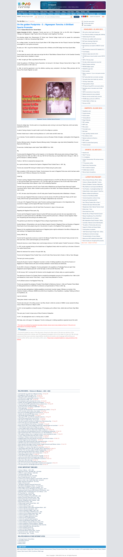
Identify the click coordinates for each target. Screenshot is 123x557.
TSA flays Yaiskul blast (88, 81)
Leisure (63, 14)
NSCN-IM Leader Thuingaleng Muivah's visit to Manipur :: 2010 (32, 491)
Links (68, 14)
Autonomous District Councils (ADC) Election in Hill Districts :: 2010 (33, 490)
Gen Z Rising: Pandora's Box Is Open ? (91, 202)
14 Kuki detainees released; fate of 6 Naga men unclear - (33, 427)
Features (50, 14)
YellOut (51, 12)
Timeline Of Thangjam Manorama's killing (27, 516)
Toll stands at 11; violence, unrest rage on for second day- (34, 447)
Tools (86, 14)
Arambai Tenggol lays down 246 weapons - (30, 440)
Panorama (80, 14)
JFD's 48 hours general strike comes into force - (31, 418)
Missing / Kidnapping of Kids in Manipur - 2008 (28, 500)
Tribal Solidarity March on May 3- (28, 454)
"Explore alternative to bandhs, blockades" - (30, 405)
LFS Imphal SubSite (84, 549)
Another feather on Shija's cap (89, 101)
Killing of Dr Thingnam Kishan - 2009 (26, 494)
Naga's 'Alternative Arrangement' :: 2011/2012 (28, 481)
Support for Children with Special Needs (92, 227)
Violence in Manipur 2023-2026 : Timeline (92, 182)
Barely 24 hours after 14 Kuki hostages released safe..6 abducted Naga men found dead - (40, 425)
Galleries (57, 14)
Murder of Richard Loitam (24, 483)
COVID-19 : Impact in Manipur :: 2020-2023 (28, 473)
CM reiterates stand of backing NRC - (29, 415)
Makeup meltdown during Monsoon (90, 193)
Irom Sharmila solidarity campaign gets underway (94, 34)
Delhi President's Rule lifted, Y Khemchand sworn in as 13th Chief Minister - (38, 432)
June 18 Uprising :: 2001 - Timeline (26, 533)
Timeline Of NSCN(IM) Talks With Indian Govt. (28, 526)
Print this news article (89, 23)
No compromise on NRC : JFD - (28, 399)
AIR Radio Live (22, 12)
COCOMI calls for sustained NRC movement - (31, 398)
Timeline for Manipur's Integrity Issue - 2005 (28, 514)
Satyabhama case (87, 111)
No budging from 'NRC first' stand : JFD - (30, 395)
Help (47, 555)
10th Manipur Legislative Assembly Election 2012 (29, 484)
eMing (77, 12)
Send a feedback (87, 25)
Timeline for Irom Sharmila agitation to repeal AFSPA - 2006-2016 (33, 478)
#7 (90, 200)
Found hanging (86, 51)
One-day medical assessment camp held (92, 62)
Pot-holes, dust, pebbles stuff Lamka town (92, 39)
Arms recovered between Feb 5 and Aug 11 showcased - (33, 424)
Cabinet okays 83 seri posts (89, 36)
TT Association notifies (88, 163)
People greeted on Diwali (88, 83)
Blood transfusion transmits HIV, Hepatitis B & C (93, 49)
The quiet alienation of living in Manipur (91, 236)
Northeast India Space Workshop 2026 (91, 204)
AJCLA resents (86, 115)
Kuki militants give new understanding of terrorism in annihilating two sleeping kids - (39, 431)
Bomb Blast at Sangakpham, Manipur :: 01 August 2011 (30, 486)
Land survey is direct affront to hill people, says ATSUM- (33, 457)
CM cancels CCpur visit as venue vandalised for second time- (34, 458)
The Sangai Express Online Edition (26, 539)
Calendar (57, 12)
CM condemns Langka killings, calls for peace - (31, 419)
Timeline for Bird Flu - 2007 (24, 504)
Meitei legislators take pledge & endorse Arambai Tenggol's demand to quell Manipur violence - (42, 444)
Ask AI (77, 17)
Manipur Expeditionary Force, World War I (92, 216)
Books (83, 12)
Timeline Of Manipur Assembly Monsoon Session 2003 (30, 522)
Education (43, 14)
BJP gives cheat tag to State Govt (90, 41)
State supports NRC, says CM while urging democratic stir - (34, 416)
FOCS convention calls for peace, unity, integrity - (32, 411)
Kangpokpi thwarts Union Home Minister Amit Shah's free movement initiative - (38, 438)
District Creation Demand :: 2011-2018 (26, 477)
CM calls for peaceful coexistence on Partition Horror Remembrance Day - (37, 421)
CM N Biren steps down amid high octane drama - (32, 442)
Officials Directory (34, 12)
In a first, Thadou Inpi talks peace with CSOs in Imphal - (33, 435)
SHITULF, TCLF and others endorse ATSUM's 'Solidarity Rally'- (35, 450)
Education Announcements (46, 549)
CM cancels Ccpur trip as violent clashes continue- (32, 461)
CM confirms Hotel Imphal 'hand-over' (91, 32)
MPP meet (85, 124)
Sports (19, 551)
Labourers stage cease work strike (90, 54)
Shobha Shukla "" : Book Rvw (93, 191)
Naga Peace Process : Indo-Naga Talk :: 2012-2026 (29, 471)
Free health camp (86, 129)
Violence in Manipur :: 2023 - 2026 (26, 470)
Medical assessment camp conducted (91, 94)
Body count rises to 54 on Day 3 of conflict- (30, 445)
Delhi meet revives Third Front (89, 43)
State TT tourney (86, 155)
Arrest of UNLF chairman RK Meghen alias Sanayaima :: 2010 (32, 488)
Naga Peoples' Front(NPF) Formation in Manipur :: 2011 (30, 487)
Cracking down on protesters (89, 229)
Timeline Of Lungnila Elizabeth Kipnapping (28, 519)
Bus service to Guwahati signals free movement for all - (33, 412)
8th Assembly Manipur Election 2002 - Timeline (29, 530)
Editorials (36, 549)
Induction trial (86, 152)
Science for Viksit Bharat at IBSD (90, 195)
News (19, 14)
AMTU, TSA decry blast (88, 59)
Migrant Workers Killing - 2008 (25, 501)
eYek (88, 12)
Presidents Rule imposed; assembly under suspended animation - (35, 441)
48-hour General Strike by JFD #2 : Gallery (92, 180)
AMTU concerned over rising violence (91, 92)
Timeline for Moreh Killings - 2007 (26, 506)
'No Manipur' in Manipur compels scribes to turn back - (33, 437)
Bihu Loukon (85, 126)
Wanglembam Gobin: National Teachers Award (93, 207)
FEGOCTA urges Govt (88, 68)
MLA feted (85, 131)
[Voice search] (71, 17)
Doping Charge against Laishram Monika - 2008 (29, 498)
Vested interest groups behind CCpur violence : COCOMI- (34, 451)
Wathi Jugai (40, 551)
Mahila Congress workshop (89, 64)
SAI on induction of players (89, 167)
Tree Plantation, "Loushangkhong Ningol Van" (93, 189)
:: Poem (87, 209)
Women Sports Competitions (89, 172)
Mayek (73, 14)
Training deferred (86, 117)
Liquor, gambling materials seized (90, 133)
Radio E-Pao (43, 12)
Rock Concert (25, 551)
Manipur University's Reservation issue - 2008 (28, 497)
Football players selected (88, 169)
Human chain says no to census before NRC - (31, 422)
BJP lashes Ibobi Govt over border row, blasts (93, 77)
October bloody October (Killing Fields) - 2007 (28, 503)
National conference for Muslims (90, 138)
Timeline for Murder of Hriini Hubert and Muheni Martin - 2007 (32, 507)
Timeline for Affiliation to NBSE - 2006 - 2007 (28, 510)
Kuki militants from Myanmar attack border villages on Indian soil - (36, 429)
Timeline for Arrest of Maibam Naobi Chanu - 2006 (29, 513)
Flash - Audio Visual (69, 549)
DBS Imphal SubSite (21, 549)
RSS (30, 551)
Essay (54, 549)
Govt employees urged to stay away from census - (32, 401)
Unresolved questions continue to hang (91, 198)
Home (26, 21)
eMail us (99, 14)
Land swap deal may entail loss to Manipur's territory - (33, 393)
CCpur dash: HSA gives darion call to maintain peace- (33, 452)
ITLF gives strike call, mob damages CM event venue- (33, 464)
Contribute (92, 14)
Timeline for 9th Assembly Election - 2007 (27, 509)
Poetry (99, 549)
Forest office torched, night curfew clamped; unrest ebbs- (33, 455)
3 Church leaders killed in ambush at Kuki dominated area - (34, 428)
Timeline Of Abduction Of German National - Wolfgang (30, 523)
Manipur (31, 14)
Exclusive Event (60, 549)
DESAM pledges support (88, 66)
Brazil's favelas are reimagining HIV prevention (93, 240)
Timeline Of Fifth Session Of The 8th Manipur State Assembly (32, 524)
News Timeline (93, 549)
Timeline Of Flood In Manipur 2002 (26, 529)
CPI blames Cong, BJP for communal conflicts (93, 86)
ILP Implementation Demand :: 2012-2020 (27, 475)
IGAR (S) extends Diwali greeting (90, 142)
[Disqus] (48, 364)
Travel (37, 14)
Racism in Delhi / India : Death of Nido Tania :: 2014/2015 (31, 480)
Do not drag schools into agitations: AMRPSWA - (32, 406)
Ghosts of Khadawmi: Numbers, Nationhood (92, 184)
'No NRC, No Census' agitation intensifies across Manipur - (34, 402)
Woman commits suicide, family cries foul (92, 96)
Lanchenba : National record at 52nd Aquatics (93, 222)
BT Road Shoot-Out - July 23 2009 (26, 493)
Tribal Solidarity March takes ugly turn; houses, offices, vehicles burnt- (37, 448)
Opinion (104, 549)
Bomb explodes (86, 71)
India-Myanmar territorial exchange (90, 234)
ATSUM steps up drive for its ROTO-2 (91, 98)
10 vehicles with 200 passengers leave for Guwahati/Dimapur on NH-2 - (37, 409)
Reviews (25, 14)
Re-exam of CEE (86, 103)
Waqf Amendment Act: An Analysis (91, 218)
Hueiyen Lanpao (22, 542)
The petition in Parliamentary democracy (92, 225)
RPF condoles (86, 122)
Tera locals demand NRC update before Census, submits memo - (35, 404)
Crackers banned (86, 113)
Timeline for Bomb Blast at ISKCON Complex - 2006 (30, 511)
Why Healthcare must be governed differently (93, 186)
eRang (64, 12)
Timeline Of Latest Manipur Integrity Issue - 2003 (29, 520)
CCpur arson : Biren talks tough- (28, 460)
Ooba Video (70, 12)
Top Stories (34, 551)
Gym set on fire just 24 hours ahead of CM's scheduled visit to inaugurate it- (37, 463)
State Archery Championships (89, 165)
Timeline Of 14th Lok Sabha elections (26, 517)
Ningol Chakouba (86, 120)
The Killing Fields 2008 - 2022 (25, 474)
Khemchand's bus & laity (88, 211)
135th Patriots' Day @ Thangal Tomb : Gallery (93, 231)
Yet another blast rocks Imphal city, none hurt (93, 79)
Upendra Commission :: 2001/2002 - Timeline (28, 532)
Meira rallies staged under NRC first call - (30, 396)
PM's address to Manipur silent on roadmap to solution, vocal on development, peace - (40, 434)
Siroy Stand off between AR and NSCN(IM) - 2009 (29, 496)
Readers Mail (30, 549)
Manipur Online (21, 543)
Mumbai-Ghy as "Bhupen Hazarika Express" (93, 213)
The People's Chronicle (23, 540)
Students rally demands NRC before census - (31, 414)
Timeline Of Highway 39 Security (25, 527)
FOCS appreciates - (25, 408)
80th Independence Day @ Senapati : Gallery (93, 220)
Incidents (77, 549)
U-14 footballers (86, 157)
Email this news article (89, 21)
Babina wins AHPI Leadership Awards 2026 (92, 238)
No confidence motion (87, 135)
